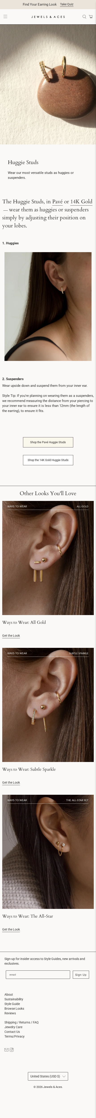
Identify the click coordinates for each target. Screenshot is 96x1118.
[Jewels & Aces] (48, 17)
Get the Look (11, 635)
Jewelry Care (13, 1027)
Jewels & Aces (52, 1087)
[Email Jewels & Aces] (6, 1050)
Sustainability (13, 999)
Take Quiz (66, 4)
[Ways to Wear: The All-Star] (48, 852)
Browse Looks (14, 1008)
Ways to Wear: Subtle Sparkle (29, 769)
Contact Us (12, 1032)
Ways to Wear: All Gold (24, 622)
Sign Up (81, 974)
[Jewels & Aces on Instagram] (12, 1050)
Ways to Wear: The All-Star (27, 916)
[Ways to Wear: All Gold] (48, 558)
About (8, 994)
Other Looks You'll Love (48, 493)
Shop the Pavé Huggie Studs (48, 442)
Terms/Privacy (14, 1036)
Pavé (57, 201)
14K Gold (81, 201)
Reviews (10, 1013)
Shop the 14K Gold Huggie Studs (48, 460)
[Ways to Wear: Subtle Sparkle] (48, 705)
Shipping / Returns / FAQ (21, 1022)
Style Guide (12, 1004)
